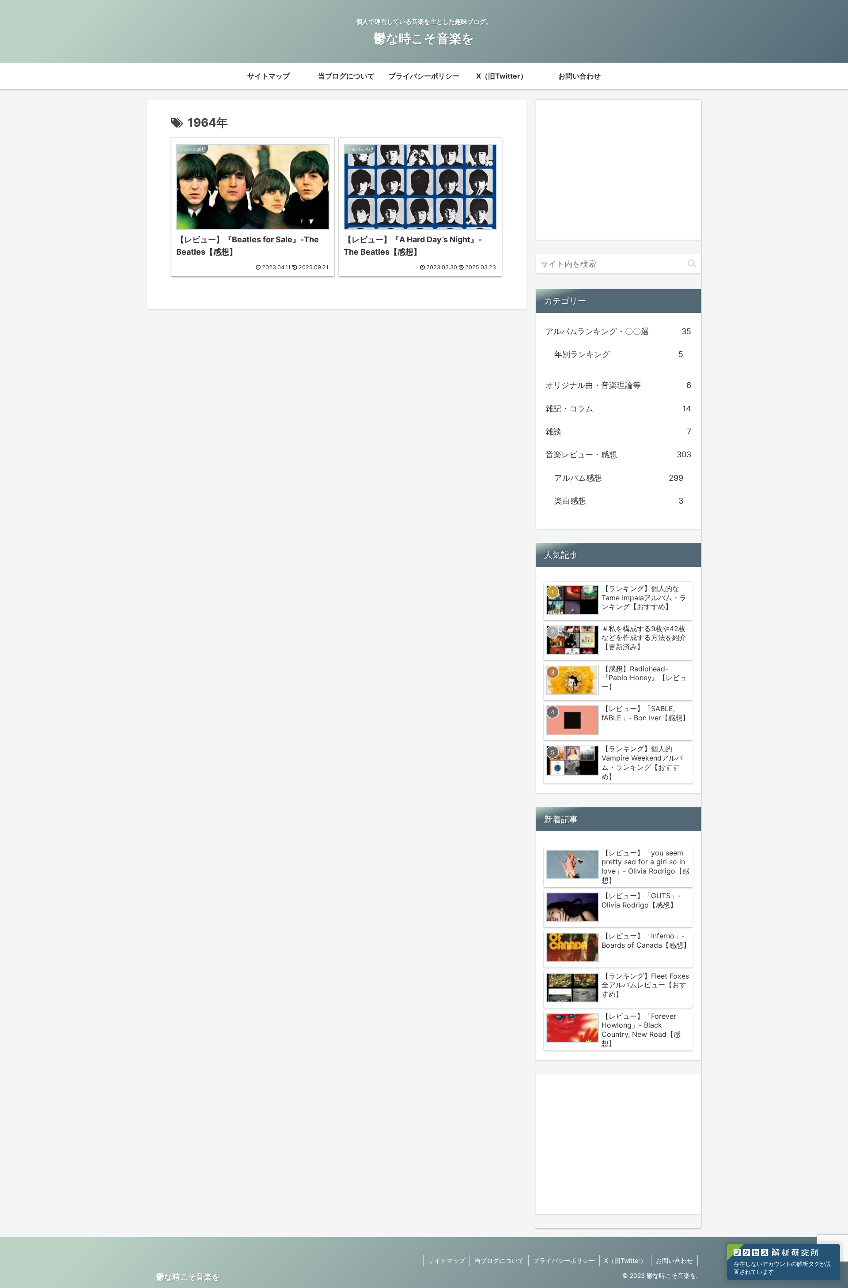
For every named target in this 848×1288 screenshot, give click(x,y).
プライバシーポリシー (564, 1260)
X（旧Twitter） (625, 1260)
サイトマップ (446, 1260)
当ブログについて (499, 1260)
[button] (692, 263)
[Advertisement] (618, 170)
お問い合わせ (674, 1260)
